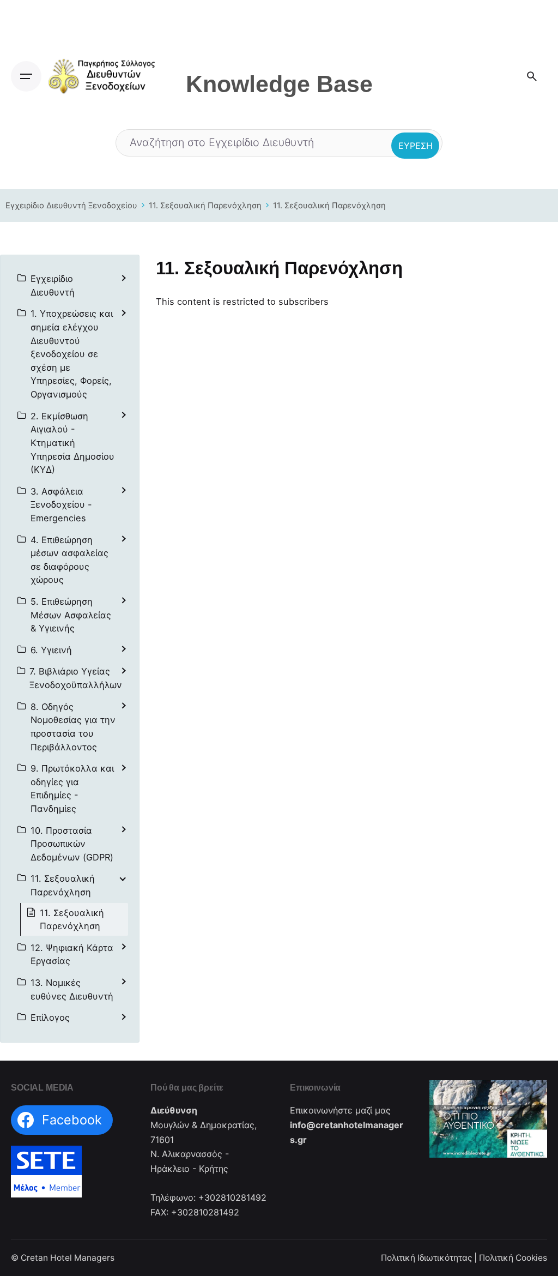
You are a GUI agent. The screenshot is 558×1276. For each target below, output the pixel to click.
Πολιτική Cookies (513, 1258)
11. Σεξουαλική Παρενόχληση (205, 205)
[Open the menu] (26, 76)
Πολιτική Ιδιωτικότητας (426, 1258)
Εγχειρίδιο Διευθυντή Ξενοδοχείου (71, 205)
